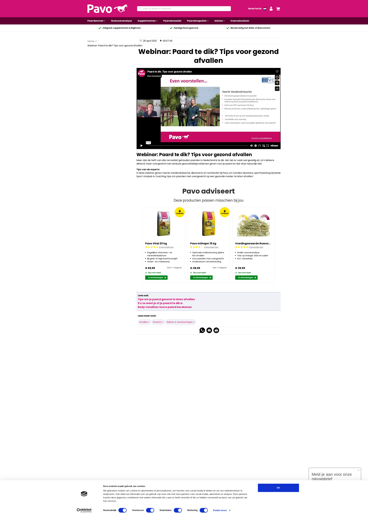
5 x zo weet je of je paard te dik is (160, 303)
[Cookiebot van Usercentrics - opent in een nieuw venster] (84, 510)
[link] (278, 8)
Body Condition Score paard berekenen (165, 307)
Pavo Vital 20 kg (156, 243)
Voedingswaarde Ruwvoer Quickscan (253, 243)
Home (91, 41)
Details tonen (220, 510)
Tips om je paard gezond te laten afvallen (166, 299)
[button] (271, 8)
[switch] (150, 510)
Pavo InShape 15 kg (203, 243)
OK (278, 488)
